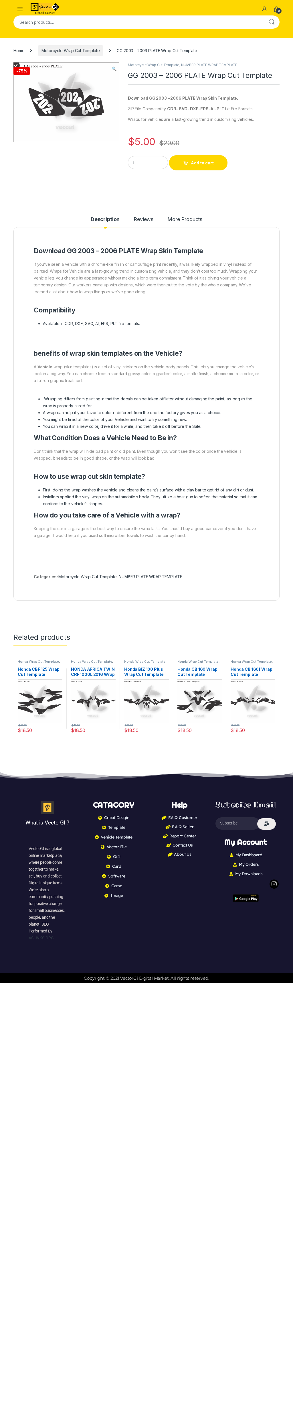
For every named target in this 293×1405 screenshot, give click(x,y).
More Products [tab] (184, 219)
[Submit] (266, 824)
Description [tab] (105, 219)
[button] (114, 68)
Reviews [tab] (143, 219)
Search (272, 22)
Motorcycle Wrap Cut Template (70, 50)
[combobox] (138, 22)
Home (18, 50)
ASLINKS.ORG (41, 938)
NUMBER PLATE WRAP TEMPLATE (209, 65)
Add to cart (202, 162)
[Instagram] (274, 884)
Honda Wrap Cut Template (38, 662)
